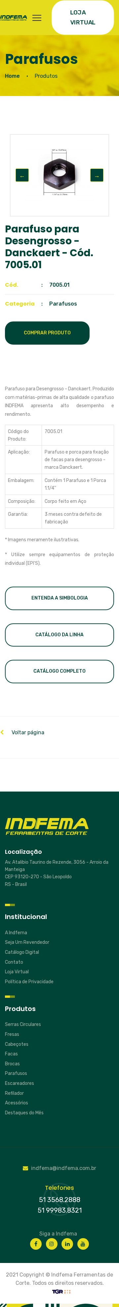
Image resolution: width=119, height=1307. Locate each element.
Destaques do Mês (24, 1113)
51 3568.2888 (59, 1200)
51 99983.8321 (60, 1210)
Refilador (14, 1093)
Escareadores (19, 1083)
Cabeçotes (16, 1044)
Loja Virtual (17, 972)
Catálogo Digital (22, 952)
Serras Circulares (23, 1024)
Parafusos (16, 1073)
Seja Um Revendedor (27, 942)
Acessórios (16, 1103)
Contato (14, 962)
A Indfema (16, 933)
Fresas (12, 1034)
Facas (11, 1054)
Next (96, 175)
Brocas (12, 1064)
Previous (22, 175)
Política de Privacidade (29, 982)
